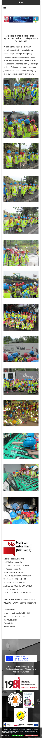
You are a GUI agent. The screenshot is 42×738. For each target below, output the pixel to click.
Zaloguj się (8, 623)
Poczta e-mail (9, 627)
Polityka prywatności (21, 672)
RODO (10, 666)
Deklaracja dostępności (24, 666)
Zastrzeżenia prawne (14, 669)
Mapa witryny (30, 669)
